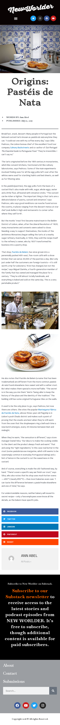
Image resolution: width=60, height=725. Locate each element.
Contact (10, 673)
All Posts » (26, 561)
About (8, 665)
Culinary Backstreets (19, 147)
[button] (16, 18)
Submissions (14, 681)
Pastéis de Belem (20, 252)
